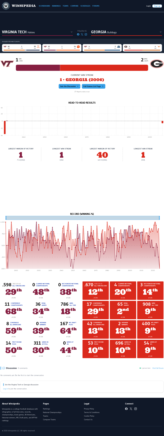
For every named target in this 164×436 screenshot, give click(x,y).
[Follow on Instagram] (86, 34)
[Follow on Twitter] (82, 34)
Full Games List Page (92, 86)
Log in (5, 389)
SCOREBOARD (44, 6)
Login (148, 6)
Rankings (46, 409)
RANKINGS (56, 6)
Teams (45, 416)
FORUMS (95, 6)
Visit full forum (157, 368)
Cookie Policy (89, 416)
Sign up (157, 6)
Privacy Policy (89, 409)
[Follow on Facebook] (78, 34)
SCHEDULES (85, 6)
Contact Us (88, 419)
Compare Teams (49, 419)
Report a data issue (83, 92)
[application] (82, 123)
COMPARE (74, 6)
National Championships (52, 412)
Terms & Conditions (92, 412)
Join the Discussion (68, 86)
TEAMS (65, 6)
